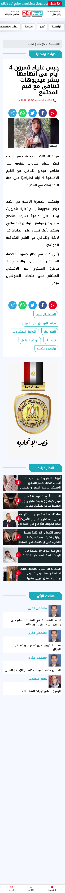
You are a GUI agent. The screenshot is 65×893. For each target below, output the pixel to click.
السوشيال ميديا (46, 314)
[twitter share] (32, 113)
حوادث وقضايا (36, 44)
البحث (11, 890)
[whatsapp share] (22, 113)
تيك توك (51, 340)
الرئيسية (52, 890)
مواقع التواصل (29, 340)
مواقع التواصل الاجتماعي (40, 323)
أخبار (42, 26)
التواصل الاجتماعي (25, 331)
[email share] (12, 113)
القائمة (31, 890)
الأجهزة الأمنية (46, 349)
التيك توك (50, 331)
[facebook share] (42, 113)
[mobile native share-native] (53, 113)
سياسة (29, 26)
